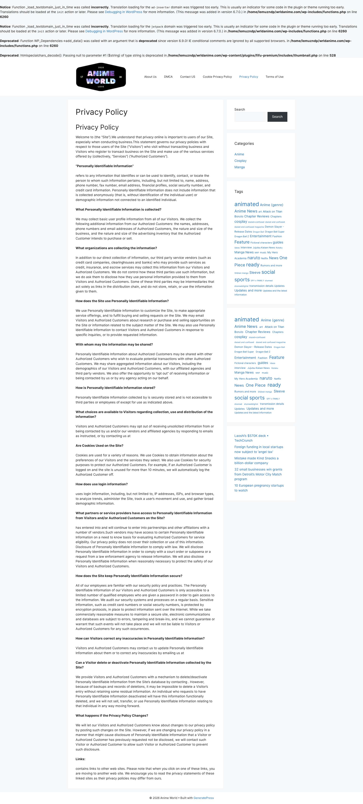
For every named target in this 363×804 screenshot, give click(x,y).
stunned (269, 280)
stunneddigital (241, 286)
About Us (150, 76)
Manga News (244, 252)
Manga (239, 167)
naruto (253, 257)
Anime (239, 154)
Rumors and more (271, 265)
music (263, 252)
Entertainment (260, 236)
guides (278, 242)
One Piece (256, 385)
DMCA (168, 76)
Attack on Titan (272, 211)
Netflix (264, 258)
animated (246, 204)
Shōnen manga (241, 273)
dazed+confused (256, 222)
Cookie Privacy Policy (217, 76)
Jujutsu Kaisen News (264, 247)
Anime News (246, 211)
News (273, 258)
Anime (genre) (271, 205)
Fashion (277, 236)
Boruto (238, 216)
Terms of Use (275, 76)
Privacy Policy (248, 76)
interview (246, 247)
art (260, 211)
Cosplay (240, 161)
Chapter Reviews (256, 216)
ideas (237, 248)
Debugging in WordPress (123, 12)
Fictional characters (261, 242)
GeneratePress (204, 798)
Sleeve (255, 272)
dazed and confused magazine (249, 227)
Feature (242, 241)
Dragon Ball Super (275, 231)
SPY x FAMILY (257, 280)
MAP (257, 252)
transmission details (261, 285)
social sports (249, 398)
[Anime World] (101, 76)
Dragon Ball (258, 232)
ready (253, 264)
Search (239, 109)
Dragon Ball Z (241, 236)
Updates (279, 285)
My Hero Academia (246, 378)
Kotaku (279, 248)
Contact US (187, 76)
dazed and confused (275, 222)
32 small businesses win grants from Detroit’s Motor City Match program (258, 474)
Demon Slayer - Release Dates (253, 346)
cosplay (240, 221)
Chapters (276, 216)
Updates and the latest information (252, 412)
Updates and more (248, 290)
